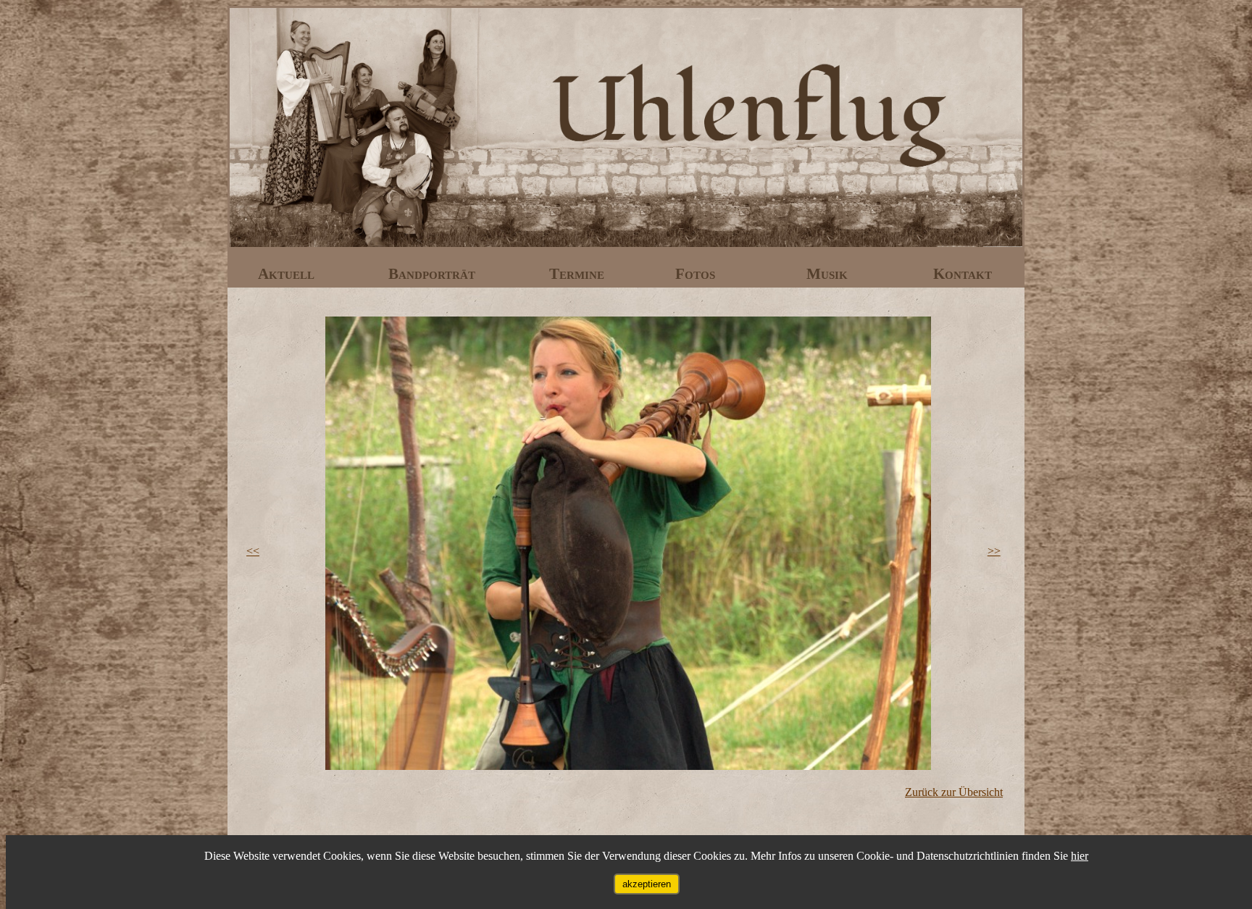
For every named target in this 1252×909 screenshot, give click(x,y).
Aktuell (288, 273)
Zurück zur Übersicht (954, 792)
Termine (578, 273)
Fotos (697, 273)
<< (252, 551)
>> (994, 551)
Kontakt (962, 273)
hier (1079, 856)
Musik (828, 273)
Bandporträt (433, 273)
